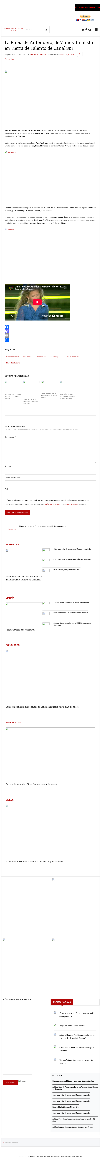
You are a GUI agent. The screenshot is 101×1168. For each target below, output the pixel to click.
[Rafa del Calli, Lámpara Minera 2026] (46, 572)
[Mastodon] (50, 331)
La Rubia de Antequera (71, 357)
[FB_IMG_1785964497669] (26, 940)
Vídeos (71, 54)
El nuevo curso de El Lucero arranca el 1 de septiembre (42, 526)
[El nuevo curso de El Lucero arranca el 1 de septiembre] (55, 1012)
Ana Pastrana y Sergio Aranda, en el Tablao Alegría (13, 396)
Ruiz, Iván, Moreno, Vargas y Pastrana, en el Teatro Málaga (67, 396)
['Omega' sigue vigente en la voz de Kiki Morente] (46, 605)
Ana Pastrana (27, 357)
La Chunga (54, 357)
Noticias (63, 54)
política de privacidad (52, 504)
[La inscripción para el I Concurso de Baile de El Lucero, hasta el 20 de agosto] (50, 676)
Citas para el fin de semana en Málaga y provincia (30, 401)
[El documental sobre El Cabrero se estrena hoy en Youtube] (50, 831)
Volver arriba (11, 1142)
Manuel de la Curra (13, 363)
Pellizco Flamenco (37, 54)
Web (6, 489)
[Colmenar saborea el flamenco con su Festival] (46, 615)
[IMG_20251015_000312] (75, 880)
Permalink (9, 59)
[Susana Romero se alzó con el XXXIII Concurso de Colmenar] (46, 626)
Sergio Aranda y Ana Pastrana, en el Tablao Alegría (49, 395)
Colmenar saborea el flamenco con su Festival (71, 613)
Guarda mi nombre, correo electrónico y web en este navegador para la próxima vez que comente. (48, 500)
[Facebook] (50, 327)
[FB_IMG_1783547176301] (75, 940)
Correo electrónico (13, 478)
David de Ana (41, 357)
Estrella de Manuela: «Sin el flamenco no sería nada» (31, 784)
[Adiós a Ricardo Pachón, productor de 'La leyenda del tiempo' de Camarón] (24, 560)
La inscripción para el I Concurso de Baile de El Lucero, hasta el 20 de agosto (43, 707)
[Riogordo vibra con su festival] (24, 614)
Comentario (10, 437)
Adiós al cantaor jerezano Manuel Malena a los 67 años (72, 1127)
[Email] (50, 335)
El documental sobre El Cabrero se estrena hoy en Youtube (34, 861)
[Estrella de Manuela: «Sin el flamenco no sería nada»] (50, 753)
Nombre (8, 466)
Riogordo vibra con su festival (20, 630)
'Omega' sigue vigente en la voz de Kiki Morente (71, 602)
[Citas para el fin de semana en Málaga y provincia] (46, 551)
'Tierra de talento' (12, 357)
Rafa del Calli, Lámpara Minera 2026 (67, 570)
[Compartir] (50, 340)
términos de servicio (71, 504)
